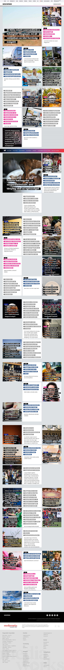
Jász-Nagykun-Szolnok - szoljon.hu (9, 650)
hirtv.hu (24, 638)
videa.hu (45, 657)
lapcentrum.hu (46, 658)
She (37, 1)
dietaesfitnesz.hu (26, 665)
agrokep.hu (25, 647)
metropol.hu (46, 645)
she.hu (45, 648)
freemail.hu (46, 654)
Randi (42, 1)
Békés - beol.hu (5, 638)
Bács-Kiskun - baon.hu (6, 635)
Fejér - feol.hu (5, 644)
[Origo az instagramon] (52, 615)
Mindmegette (12, 1)
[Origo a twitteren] (50, 615)
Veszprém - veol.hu (6, 660)
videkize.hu (46, 634)
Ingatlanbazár (46, 1)
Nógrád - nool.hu (5, 653)
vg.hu (24, 646)
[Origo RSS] (57, 615)
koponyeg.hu (46, 655)
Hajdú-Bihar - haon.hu (6, 647)
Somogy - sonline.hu (6, 654)
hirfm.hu (45, 666)
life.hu (45, 646)
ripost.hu (45, 643)
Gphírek (34, 1)
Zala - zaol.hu (5, 662)
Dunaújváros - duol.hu (6, 642)
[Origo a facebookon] (47, 615)
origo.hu (24, 639)
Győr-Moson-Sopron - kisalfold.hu (9, 645)
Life (8, 1)
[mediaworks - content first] (10, 626)
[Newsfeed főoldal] (7, 615)
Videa (17, 1)
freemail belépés (57, 4)
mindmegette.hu (26, 662)
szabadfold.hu (26, 636)
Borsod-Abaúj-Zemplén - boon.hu (9, 639)
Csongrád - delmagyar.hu (7, 641)
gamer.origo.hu (26, 658)
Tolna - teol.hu (5, 657)
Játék (52, 1)
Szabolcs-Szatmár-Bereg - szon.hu (9, 656)
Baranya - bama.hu (6, 636)
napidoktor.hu (25, 661)
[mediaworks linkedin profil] (58, 626)
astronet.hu (25, 653)
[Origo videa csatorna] (55, 615)
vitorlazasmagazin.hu (48, 633)
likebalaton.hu (25, 659)
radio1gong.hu (46, 665)
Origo (5, 1)
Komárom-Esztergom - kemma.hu (9, 651)
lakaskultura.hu (26, 656)
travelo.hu (25, 664)
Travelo (30, 1)
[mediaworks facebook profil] (55, 626)
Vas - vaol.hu (5, 659)
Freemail (25, 1)
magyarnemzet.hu (26, 635)
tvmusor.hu (46, 636)
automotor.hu (25, 655)
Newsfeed (21, 1)
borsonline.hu (46, 642)
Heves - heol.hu (5, 648)
